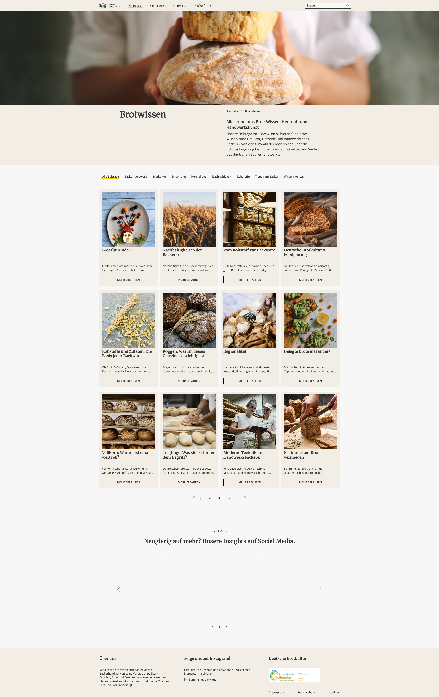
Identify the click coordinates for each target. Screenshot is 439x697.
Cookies (334, 692)
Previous (118, 589)
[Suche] (347, 5)
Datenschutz (306, 692)
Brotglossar (180, 5)
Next (321, 589)
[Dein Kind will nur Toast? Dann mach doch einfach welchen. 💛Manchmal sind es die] (244, 587)
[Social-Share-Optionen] (125, 619)
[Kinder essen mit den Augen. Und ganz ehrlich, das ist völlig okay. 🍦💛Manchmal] (293, 587)
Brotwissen (135, 5)
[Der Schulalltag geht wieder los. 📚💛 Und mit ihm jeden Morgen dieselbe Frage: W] (145, 587)
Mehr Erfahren (128, 280)
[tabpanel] (146, 587)
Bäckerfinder (203, 5)
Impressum (276, 692)
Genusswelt (158, 5)
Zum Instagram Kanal (203, 679)
